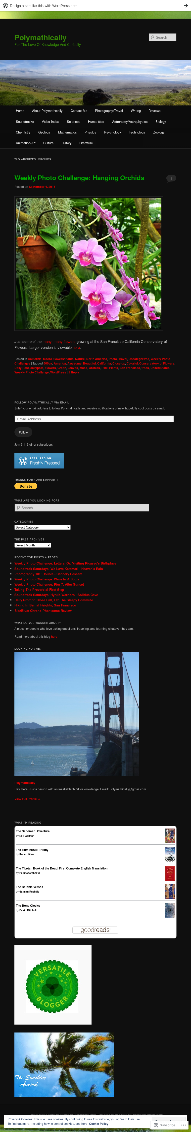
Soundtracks (25, 121)
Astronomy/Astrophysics (130, 121)
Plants (113, 368)
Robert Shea (26, 854)
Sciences (73, 121)
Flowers (50, 368)
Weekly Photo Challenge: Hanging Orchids (79, 177)
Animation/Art (26, 142)
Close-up (118, 363)
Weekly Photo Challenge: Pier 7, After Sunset (49, 584)
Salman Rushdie (29, 891)
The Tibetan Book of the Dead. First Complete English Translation (61, 868)
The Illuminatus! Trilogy (32, 849)
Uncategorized (139, 359)
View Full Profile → (27, 799)
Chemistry (23, 132)
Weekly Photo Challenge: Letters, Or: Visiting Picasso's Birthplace (65, 563)
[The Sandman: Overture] (170, 842)
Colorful (132, 363)
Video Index (50, 121)
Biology (160, 121)
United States (160, 368)
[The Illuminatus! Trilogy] (170, 860)
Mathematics (67, 132)
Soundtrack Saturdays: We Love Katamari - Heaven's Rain (58, 568)
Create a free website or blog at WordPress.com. (63, 1114)
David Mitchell (28, 910)
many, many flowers (59, 341)
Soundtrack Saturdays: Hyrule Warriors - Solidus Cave (56, 594)
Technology (137, 132)
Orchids (94, 368)
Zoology (159, 132)
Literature (86, 142)
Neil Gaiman (26, 835)
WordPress (58, 372)
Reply (73, 372)
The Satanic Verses (29, 887)
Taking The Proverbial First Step (39, 589)
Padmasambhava (30, 873)
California (35, 359)
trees (145, 368)
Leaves (73, 368)
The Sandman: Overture (33, 831)
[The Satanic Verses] (170, 897)
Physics (90, 132)
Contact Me (79, 110)
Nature (80, 359)
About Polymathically (47, 110)
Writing (136, 110)
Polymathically (40, 37)
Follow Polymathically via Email (41, 402)
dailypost (36, 368)
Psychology (112, 132)
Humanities (96, 121)
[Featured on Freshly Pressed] (39, 467)
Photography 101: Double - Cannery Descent (48, 573)
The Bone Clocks (28, 905)
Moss (83, 368)
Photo (113, 359)
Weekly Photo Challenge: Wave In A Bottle (46, 579)
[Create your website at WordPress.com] (95, 5)
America (60, 363)
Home (20, 110)
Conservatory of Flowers (156, 363)
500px (48, 363)
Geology (44, 132)
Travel (122, 359)
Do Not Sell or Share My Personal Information (131, 1114)
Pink (104, 368)
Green (61, 368)
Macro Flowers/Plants (58, 359)
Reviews (154, 110)
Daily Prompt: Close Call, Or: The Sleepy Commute (53, 600)
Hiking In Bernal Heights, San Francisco (45, 605)
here (76, 347)
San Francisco (130, 368)
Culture (48, 142)
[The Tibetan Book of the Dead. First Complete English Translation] (170, 879)
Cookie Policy (98, 1123)
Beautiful (89, 363)
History (66, 142)
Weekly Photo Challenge (31, 372)
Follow (23, 432)
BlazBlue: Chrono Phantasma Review (43, 610)
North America (96, 359)
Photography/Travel (109, 110)
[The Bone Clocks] (170, 916)
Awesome (74, 363)
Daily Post (21, 368)
